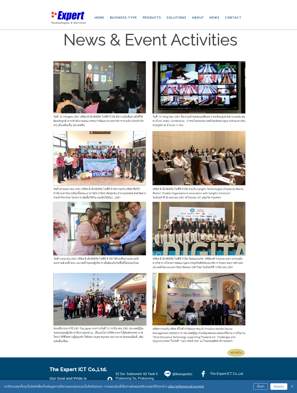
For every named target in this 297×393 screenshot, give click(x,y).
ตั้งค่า (260, 386)
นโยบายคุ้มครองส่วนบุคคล (186, 386)
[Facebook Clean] (203, 374)
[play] (137, 181)
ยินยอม (279, 386)
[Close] (292, 386)
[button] (99, 87)
